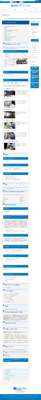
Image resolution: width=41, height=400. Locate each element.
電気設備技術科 (34, 52)
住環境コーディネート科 (35, 62)
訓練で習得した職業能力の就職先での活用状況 (10, 36)
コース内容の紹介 (34, 26)
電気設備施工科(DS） (34, 50)
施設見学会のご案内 (34, 28)
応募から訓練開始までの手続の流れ (10, 375)
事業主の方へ (25, 9)
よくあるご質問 (8, 379)
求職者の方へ (5, 9)
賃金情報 (6, 35)
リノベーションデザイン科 (35, 59)
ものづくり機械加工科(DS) (35, 42)
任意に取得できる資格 (7, 39)
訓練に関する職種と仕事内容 (8, 31)
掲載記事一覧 (7, 377)
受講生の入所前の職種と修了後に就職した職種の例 (11, 30)
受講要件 (6, 27)
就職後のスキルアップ (7, 40)
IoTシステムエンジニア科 (35, 55)
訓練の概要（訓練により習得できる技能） (10, 26)
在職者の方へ (15, 9)
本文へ (2, 0)
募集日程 (7, 373)
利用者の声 (35, 9)
